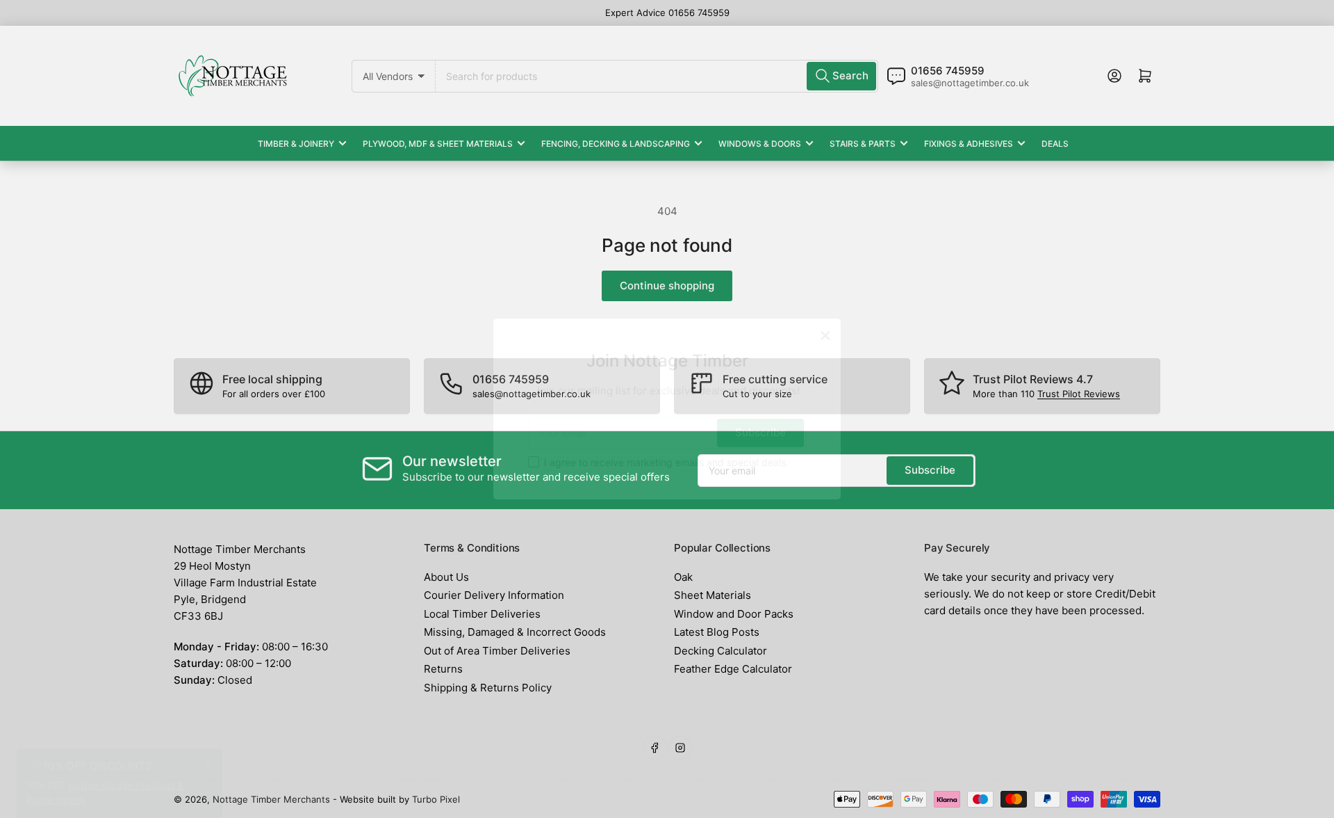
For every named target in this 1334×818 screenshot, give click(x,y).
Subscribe (760, 432)
